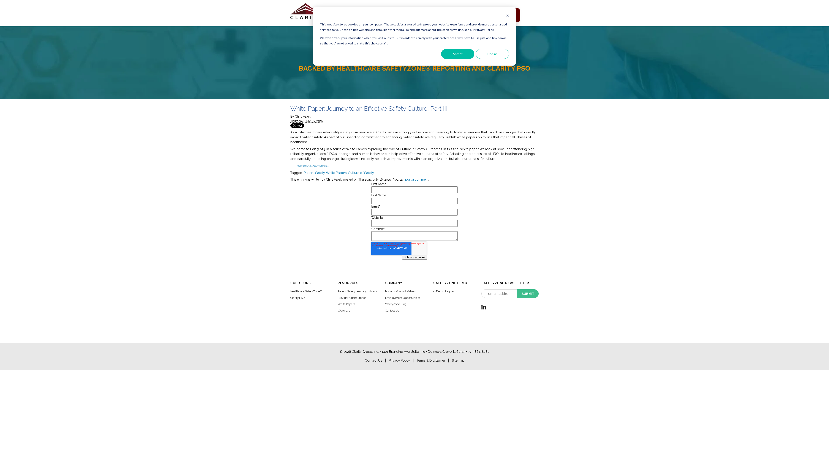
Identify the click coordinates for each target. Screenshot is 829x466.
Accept (458, 54)
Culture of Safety (361, 173)
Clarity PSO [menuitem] (297, 297)
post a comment (416, 179)
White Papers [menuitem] (346, 304)
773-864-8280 (478, 352)
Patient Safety (314, 173)
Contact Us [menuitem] (392, 310)
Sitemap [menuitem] (458, 360)
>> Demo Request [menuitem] (443, 291)
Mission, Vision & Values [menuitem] (400, 291)
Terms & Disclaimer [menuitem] (431, 360)
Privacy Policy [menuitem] (399, 360)
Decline (492, 54)
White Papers (336, 173)
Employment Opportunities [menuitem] (402, 297)
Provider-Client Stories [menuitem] (352, 297)
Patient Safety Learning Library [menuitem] (357, 291)
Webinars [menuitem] (344, 310)
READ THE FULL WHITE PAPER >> (313, 166)
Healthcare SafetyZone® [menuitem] (306, 291)
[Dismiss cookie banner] (507, 16)
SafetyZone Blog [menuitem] (396, 304)
